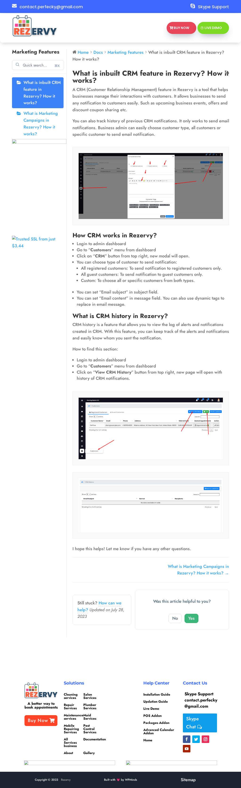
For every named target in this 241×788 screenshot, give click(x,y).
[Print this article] (227, 73)
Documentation (94, 739)
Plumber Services (89, 706)
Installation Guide (156, 695)
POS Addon (152, 716)
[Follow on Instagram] (205, 739)
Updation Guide (155, 702)
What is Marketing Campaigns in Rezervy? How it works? (41, 123)
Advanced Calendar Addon (158, 731)
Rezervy (66, 780)
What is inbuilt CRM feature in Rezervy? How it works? (42, 92)
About (68, 753)
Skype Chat (192, 722)
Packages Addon (156, 723)
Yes (191, 618)
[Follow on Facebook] (186, 739)
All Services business (70, 742)
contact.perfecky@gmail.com (51, 7)
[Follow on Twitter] (196, 739)
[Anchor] (160, 235)
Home (147, 740)
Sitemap (188, 780)
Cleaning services (71, 695)
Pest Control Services (89, 728)
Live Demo (213, 27)
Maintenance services (73, 716)
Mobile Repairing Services (71, 728)
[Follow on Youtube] (186, 748)
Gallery (89, 753)
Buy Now (181, 27)
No (175, 618)
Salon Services (89, 695)
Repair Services (70, 706)
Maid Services (89, 716)
